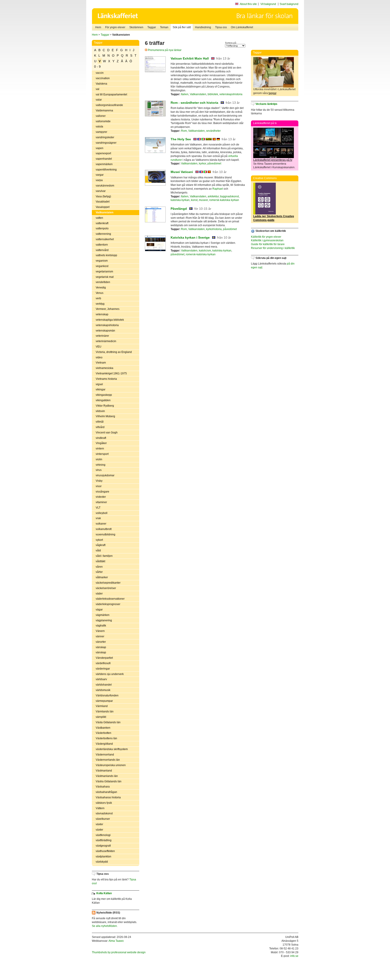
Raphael (217, 188)
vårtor (99, 571)
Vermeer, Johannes (107, 309)
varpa (99, 180)
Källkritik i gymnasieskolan (267, 240)
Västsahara (103, 786)
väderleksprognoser (108, 604)
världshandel (104, 684)
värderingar (103, 668)
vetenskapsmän (105, 330)
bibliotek (213, 94)
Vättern (100, 808)
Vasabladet (102, 201)
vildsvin (100, 411)
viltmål (100, 421)
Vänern (100, 631)
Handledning (203, 27)
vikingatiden (103, 400)
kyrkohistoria (214, 229)
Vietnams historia (106, 378)
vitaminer (101, 502)
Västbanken (103, 727)
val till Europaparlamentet (111, 94)
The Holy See (181, 139)
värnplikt (101, 716)
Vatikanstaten (104, 212)
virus (99, 470)
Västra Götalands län (108, 781)
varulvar (101, 191)
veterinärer (102, 335)
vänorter (101, 641)
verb (98, 298)
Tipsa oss (221, 27)
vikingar (100, 389)
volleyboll (101, 513)
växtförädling (103, 840)
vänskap (101, 647)
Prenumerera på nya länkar (164, 50)
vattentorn (102, 244)
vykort (99, 539)
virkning (100, 464)
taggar (272, 93)
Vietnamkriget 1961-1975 (111, 373)
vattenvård (102, 250)
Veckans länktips (266, 104)
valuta (99, 126)
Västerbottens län (106, 738)
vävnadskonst (104, 813)
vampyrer (101, 132)
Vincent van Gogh (107, 432)
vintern (100, 448)
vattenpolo (102, 228)
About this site (248, 4)
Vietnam (101, 362)
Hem (98, 27)
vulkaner (101, 523)
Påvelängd (179, 208)
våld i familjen (104, 555)
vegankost (102, 266)
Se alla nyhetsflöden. (105, 926)
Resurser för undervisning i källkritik (273, 248)
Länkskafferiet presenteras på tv (272, 159)
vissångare (102, 491)
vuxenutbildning (105, 534)
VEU (98, 346)
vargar (100, 174)
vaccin (100, 72)
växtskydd (102, 861)
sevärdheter (213, 130)
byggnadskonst (229, 196)
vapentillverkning (106, 169)
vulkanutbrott (103, 529)
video (99, 357)
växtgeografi (103, 845)
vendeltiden (103, 282)
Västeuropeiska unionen (111, 765)
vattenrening (103, 233)
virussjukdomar (105, 475)
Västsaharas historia (108, 797)
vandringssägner (106, 142)
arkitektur (213, 196)
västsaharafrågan (106, 792)
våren (99, 566)
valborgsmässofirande (109, 105)
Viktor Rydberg (105, 405)
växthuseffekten (105, 851)
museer (203, 200)
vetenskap (102, 314)
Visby (99, 480)
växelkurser (103, 818)
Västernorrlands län (108, 759)
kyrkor (202, 163)
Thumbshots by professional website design (119, 952)
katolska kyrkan (180, 200)
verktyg (100, 303)
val (97, 89)
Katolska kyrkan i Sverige (190, 237)
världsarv (101, 679)
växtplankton (103, 856)
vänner (100, 636)
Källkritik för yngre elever (266, 236)
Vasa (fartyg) (103, 196)
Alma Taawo (116, 940)
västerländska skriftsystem (112, 749)
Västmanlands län (107, 776)
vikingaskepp (104, 394)
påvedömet (214, 163)
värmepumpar (104, 700)
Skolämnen (136, 27)
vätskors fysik (104, 802)
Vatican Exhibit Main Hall (190, 58)
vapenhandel (104, 158)
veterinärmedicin (106, 341)
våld (98, 550)
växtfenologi (103, 835)
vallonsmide (103, 121)
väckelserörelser (106, 588)
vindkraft (101, 438)
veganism (102, 260)
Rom (184, 130)
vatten (99, 217)
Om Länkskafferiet (242, 27)
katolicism (205, 250)
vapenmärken (104, 164)
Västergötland (104, 743)
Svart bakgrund (289, 4)
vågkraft (100, 545)
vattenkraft (102, 223)
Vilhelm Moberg (105, 416)
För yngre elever (115, 27)
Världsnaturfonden (107, 695)
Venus (99, 293)
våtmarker (102, 577)
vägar (99, 609)
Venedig (101, 287)
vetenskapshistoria (107, 325)
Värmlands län (105, 711)
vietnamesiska (104, 368)
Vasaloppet (102, 207)
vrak (98, 518)
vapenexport (103, 153)
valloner (101, 115)
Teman (164, 27)
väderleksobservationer (110, 598)
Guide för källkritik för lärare (268, 244)
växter (99, 824)
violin (99, 459)
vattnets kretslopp (106, 255)
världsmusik (103, 690)
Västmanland (104, 770)
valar (99, 99)
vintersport (102, 454)
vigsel (99, 384)
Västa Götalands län (108, 722)
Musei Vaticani (182, 172)
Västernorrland (105, 754)
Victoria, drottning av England (114, 352)
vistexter (101, 496)
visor (99, 486)
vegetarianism (104, 271)
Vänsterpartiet (104, 657)
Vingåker (101, 443)
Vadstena (101, 83)
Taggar (151, 27)
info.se (294, 956)
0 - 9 (97, 66)
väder (99, 593)
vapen (99, 148)
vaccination (103, 78)
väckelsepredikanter (108, 582)
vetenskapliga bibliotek (110, 319)
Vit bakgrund (268, 4)
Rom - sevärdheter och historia (194, 102)
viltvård (100, 427)
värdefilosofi (103, 663)
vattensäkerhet (105, 239)
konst (194, 200)
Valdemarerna (104, 110)
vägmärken (102, 615)
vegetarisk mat (105, 277)
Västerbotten (103, 733)
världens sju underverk (110, 674)
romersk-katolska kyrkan (224, 200)
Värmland (102, 706)
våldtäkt (100, 561)
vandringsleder (105, 137)
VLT (98, 507)
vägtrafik (101, 625)
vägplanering (104, 620)
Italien (184, 94)
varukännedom (105, 185)
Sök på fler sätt (182, 27)
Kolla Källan (104, 893)
